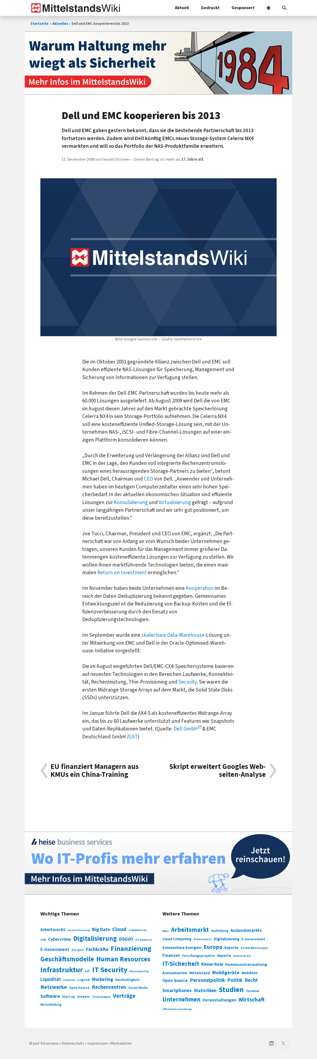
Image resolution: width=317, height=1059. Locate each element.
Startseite (39, 23)
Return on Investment (122, 572)
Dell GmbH (186, 728)
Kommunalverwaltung (246, 965)
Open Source (79, 987)
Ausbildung (219, 931)
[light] (268, 8)
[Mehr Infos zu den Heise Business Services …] (158, 863)
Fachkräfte (97, 949)
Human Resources (123, 959)
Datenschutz (202, 939)
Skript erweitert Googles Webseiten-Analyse (217, 771)
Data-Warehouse (185, 635)
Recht (251, 980)
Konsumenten (139, 971)
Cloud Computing (176, 939)
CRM (43, 940)
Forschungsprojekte (198, 955)
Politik (234, 980)
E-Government (54, 949)
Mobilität (250, 973)
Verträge (124, 996)
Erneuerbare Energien (181, 947)
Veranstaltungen (219, 1000)
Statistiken (205, 990)
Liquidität (50, 979)
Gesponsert (243, 8)
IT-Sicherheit (180, 963)
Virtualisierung (175, 502)
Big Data (101, 929)
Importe (224, 955)
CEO (148, 479)
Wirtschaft (251, 1000)
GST (133, 736)
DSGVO (126, 939)
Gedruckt (210, 8)
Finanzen (171, 956)
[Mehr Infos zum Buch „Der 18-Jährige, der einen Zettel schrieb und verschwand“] (158, 63)
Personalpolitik (207, 980)
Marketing (102, 979)
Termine (252, 991)
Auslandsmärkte (246, 931)
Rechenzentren (109, 987)
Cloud (119, 929)
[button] (284, 8)
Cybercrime (59, 939)
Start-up (68, 997)
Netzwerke (53, 987)
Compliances (138, 930)
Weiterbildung (51, 1004)
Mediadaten (121, 1043)
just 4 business (46, 1043)
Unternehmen (181, 999)
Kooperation (200, 588)
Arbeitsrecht (52, 930)
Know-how (212, 964)
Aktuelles (60, 23)
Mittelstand (199, 973)
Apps (165, 931)
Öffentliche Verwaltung (177, 1009)
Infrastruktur (61, 970)
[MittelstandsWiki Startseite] (75, 8)
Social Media (138, 987)
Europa (213, 947)
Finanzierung (131, 949)
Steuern (83, 997)
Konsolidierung (131, 502)
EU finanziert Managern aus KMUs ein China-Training (95, 771)
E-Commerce (143, 940)
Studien (231, 990)
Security (187, 682)
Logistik (84, 980)
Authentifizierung (79, 930)
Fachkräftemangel (254, 948)
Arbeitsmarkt (190, 929)
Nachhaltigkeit (127, 979)
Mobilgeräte (225, 972)
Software (50, 996)
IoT (87, 971)
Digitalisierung (95, 938)
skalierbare (153, 635)
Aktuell (182, 8)
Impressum (97, 1043)
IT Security (109, 970)
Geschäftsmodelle (67, 959)
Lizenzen (69, 980)
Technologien (101, 997)
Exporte (231, 947)
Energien (78, 950)
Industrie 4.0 (241, 956)
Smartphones (177, 990)
